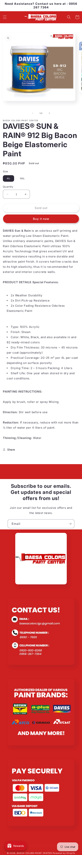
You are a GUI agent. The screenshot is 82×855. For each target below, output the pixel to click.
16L (24, 179)
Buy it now (41, 219)
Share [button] (11, 449)
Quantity (8, 186)
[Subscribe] (70, 523)
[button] (5, 17)
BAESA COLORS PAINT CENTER (34, 853)
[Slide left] (32, 113)
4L (10, 179)
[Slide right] (49, 113)
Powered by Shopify (64, 853)
